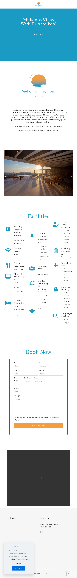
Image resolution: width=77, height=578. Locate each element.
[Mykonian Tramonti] (38, 4)
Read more (19, 563)
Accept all (19, 568)
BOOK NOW (38, 34)
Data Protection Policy (19, 559)
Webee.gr (48, 573)
